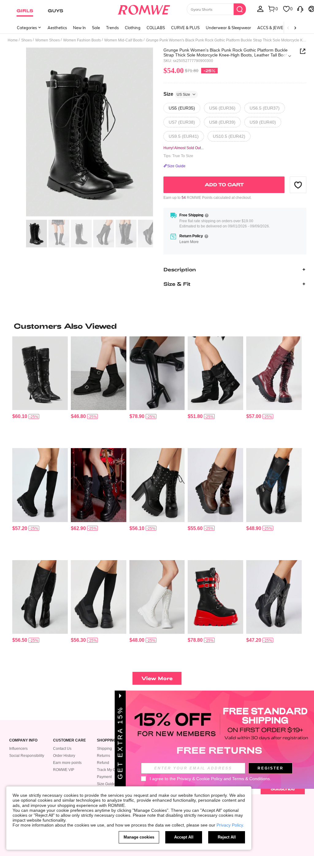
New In (79, 27)
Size (176, 94)
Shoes (26, 40)
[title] (157, 326)
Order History (64, 755)
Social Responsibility (26, 755)
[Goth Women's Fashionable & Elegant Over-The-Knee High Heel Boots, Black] (40, 597)
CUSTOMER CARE (69, 740)
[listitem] (40, 389)
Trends (112, 27)
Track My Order (109, 770)
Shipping (104, 748)
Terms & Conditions (251, 778)
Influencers (18, 748)
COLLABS (156, 27)
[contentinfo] (19, 416)
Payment (104, 777)
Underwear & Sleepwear (228, 27)
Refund (103, 763)
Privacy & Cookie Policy (199, 778)
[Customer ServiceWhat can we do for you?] (300, 9)
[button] (298, 184)
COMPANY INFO (23, 740)
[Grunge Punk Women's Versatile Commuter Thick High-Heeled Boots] (157, 485)
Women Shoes (47, 40)
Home (13, 40)
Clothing (132, 27)
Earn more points (67, 763)
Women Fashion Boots (82, 40)
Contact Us (62, 748)
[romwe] (144, 8)
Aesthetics (57, 27)
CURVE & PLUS (185, 27)
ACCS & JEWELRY (274, 27)
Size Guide (106, 784)
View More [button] (157, 678)
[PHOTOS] (89, 132)
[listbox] (260, 8)
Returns (103, 755)
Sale (96, 27)
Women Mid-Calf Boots (123, 40)
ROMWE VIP (63, 770)
